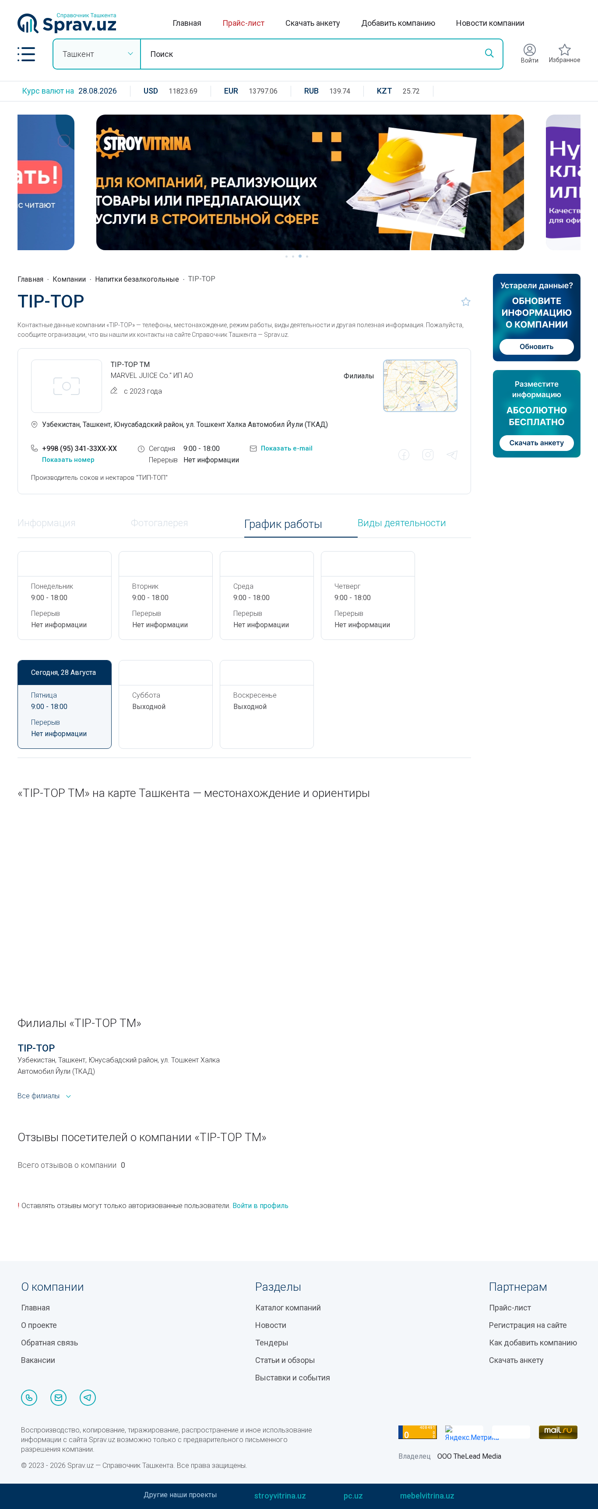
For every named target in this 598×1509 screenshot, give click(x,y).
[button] (26, 54)
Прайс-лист (243, 23)
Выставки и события (292, 1377)
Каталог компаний (288, 1307)
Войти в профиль (260, 1206)
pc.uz (353, 1495)
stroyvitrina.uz (280, 1495)
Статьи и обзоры (285, 1360)
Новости (270, 1325)
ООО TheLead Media (469, 1456)
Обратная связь (49, 1342)
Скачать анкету (312, 23)
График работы (283, 524)
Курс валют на (48, 90)
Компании (69, 279)
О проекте (39, 1325)
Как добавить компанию (533, 1342)
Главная (186, 23)
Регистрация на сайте (528, 1325)
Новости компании (490, 23)
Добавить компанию (398, 23)
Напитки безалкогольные (137, 279)
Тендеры (271, 1342)
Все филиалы (39, 1096)
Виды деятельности (402, 523)
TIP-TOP (36, 1048)
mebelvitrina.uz (427, 1495)
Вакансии (38, 1360)
